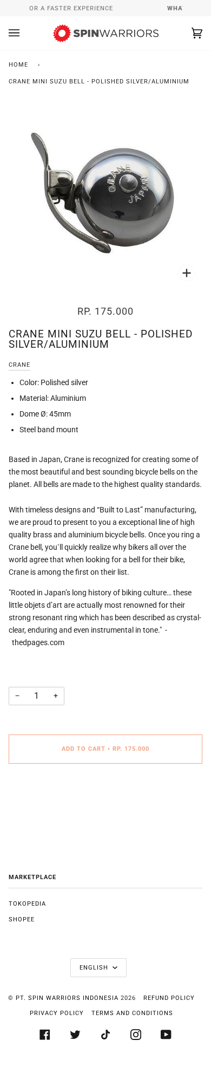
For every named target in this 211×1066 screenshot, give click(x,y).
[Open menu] (25, 33)
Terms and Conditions (132, 1013)
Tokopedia (27, 903)
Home (18, 64)
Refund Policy (169, 998)
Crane (19, 364)
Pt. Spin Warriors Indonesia (67, 998)
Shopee (22, 919)
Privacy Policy (57, 1013)
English (95, 967)
